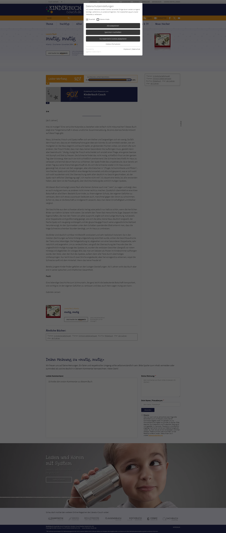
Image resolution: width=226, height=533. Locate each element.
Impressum (127, 49)
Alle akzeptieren (113, 25)
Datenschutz (136, 49)
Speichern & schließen (113, 32)
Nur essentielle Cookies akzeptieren (113, 39)
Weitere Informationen (113, 44)
